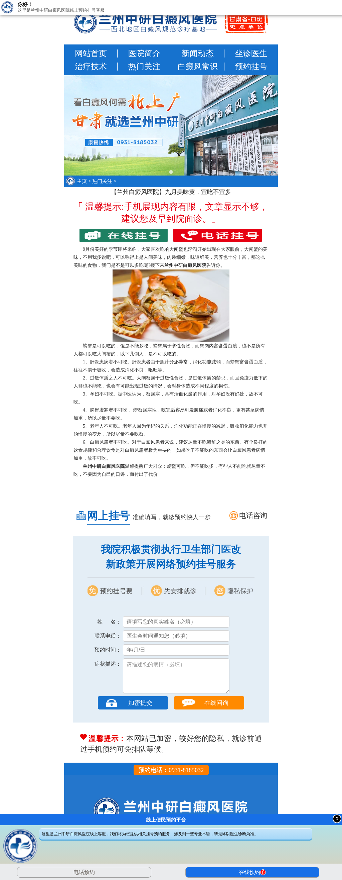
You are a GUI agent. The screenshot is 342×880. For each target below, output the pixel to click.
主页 (82, 181)
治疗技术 (91, 66)
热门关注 (144, 66)
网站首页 (91, 53)
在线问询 (216, 702)
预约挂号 (251, 66)
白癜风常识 (198, 66)
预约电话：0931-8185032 (171, 770)
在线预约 (252, 872)
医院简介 (144, 53)
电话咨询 (253, 516)
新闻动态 (198, 53)
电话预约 (84, 872)
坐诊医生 (251, 53)
